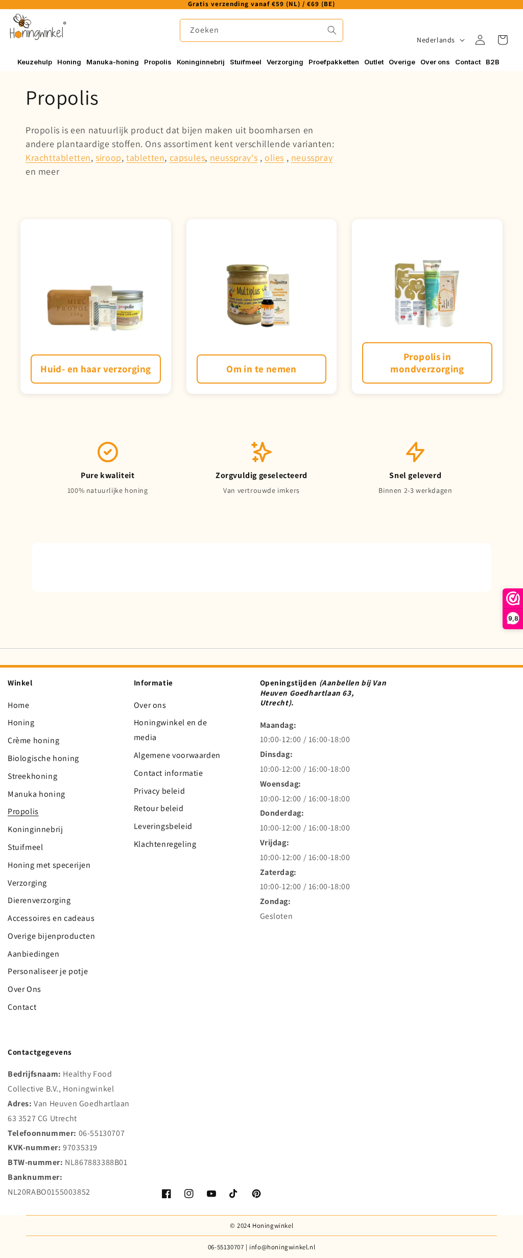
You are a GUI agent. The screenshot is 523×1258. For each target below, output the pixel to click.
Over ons (150, 705)
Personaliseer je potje (48, 971)
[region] (261, 4)
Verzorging (27, 882)
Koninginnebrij (35, 829)
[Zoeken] (332, 30)
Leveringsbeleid (163, 826)
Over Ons (24, 989)
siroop (109, 157)
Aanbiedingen (33, 953)
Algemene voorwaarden (177, 755)
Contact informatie (168, 773)
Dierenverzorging (39, 900)
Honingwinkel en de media (170, 730)
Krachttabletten (58, 157)
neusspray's (234, 157)
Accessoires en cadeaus (51, 918)
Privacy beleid (159, 791)
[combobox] (261, 30)
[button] (502, 40)
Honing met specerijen (49, 865)
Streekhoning (32, 776)
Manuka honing (36, 794)
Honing (21, 722)
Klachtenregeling (165, 844)
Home (18, 705)
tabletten (145, 157)
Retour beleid (159, 808)
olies (274, 157)
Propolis (23, 811)
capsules (187, 157)
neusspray (311, 157)
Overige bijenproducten (51, 936)
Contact (22, 1007)
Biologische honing (43, 758)
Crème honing (33, 740)
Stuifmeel (25, 847)
